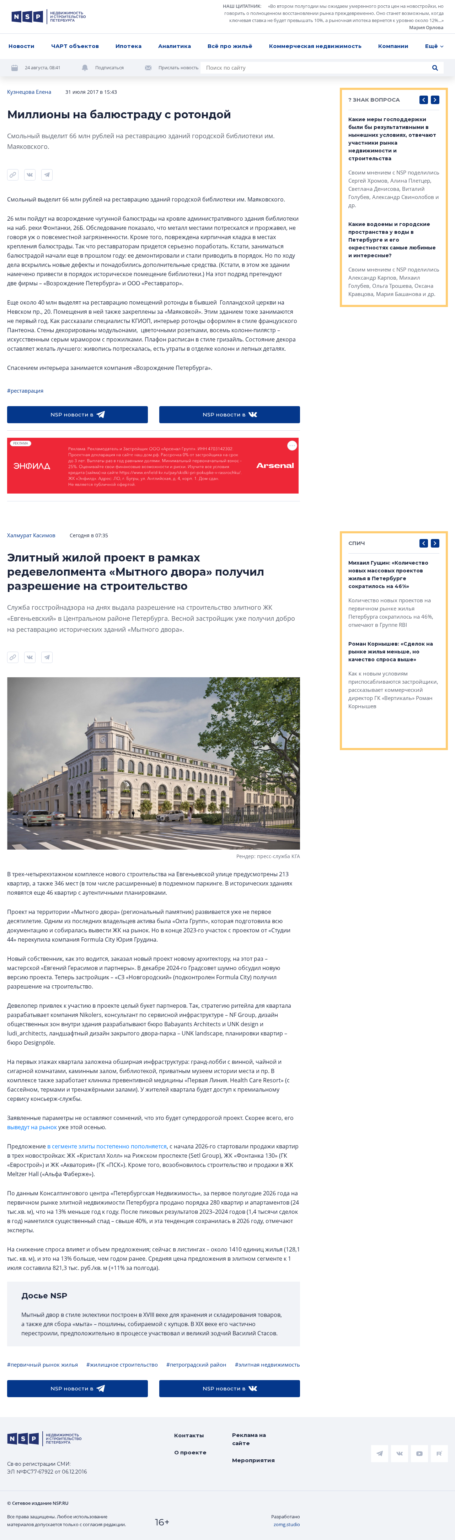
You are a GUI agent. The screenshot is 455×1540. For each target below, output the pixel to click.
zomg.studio (287, 1524)
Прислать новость (179, 67)
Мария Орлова (426, 27)
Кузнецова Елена (29, 91)
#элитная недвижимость (267, 1364)
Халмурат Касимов (31, 535)
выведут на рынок (32, 1127)
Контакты (189, 1435)
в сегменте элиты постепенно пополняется (107, 1146)
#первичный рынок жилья (42, 1364)
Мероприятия (253, 1460)
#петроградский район (196, 1364)
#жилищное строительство (122, 1364)
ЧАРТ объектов (75, 46)
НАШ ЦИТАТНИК (241, 6)
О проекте (190, 1452)
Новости (21, 46)
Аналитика (174, 46)
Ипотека (128, 46)
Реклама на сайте (249, 1439)
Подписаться (109, 67)
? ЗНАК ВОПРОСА (374, 99)
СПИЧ (356, 543)
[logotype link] (48, 16)
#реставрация (25, 390)
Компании (393, 46)
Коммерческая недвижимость (315, 46)
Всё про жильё (230, 46)
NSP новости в (71, 414)
